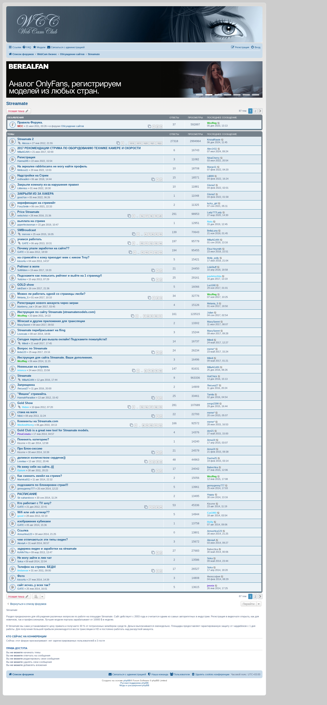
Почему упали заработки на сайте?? (43, 248)
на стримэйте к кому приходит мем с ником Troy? (53, 257)
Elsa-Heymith (214, 249)
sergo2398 (213, 403)
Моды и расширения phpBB (134, 685)
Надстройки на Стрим (32, 175)
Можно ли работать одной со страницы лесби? (51, 293)
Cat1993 (211, 512)
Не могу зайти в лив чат (34, 557)
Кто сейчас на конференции (26, 636)
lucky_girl (212, 203)
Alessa (25, 143)
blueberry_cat (24, 306)
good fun (22, 197)
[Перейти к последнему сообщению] (218, 123)
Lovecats (22, 334)
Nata (209, 221)
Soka (20, 561)
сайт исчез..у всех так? (33, 585)
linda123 (21, 352)
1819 (138, 143)
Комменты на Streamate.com (37, 421)
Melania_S (22, 297)
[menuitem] (26, 47)
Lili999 (210, 176)
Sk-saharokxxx (25, 497)
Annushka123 (24, 534)
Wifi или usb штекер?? (33, 512)
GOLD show (25, 284)
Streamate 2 (25, 139)
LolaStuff (211, 267)
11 (146, 243)
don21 (210, 431)
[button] (260, 111)
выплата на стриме (31, 221)
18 (151, 216)
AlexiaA (21, 543)
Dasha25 (212, 458)
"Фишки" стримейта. (32, 394)
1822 (159, 143)
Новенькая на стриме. (33, 366)
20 (160, 216)
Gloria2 (211, 185)
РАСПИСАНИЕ (27, 494)
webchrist (22, 215)
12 (151, 243)
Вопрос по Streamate (32, 348)
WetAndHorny (25, 425)
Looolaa (21, 461)
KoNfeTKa (22, 552)
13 (156, 243)
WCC (20, 126)
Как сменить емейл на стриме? (39, 475)
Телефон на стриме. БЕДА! (36, 566)
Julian (210, 312)
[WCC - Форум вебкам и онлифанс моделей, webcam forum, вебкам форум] (134, 24)
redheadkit (23, 179)
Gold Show (25, 403)
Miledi (25, 343)
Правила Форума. (30, 122)
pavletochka (214, 276)
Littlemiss (22, 188)
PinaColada (24, 434)
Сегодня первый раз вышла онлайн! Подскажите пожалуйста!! (62, 339)
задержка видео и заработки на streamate (47, 548)
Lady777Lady (214, 212)
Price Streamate (28, 212)
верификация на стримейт (36, 202)
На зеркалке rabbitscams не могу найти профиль (52, 166)
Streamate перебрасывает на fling (41, 330)
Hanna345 (22, 161)
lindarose (22, 570)
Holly (210, 522)
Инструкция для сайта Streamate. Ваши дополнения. (55, 357)
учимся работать (29, 239)
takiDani (21, 288)
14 (160, 243)
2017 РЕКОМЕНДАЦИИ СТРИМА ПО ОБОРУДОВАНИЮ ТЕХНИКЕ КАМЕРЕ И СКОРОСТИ (79, 148)
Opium (21, 470)
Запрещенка (26, 384)
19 (156, 216)
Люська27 (22, 388)
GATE (25, 243)
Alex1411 (212, 148)
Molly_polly (213, 258)
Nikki (20, 415)
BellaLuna (212, 230)
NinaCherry (213, 157)
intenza (21, 370)
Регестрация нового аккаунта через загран (47, 303)
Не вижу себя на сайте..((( (35, 466)
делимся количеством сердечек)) (41, 457)
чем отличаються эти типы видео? (42, 539)
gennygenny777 (26, 488)
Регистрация (26, 157)
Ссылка (22, 530)
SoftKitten (22, 270)
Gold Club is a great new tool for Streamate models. (53, 430)
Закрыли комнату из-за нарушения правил (48, 184)
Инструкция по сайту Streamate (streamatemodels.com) (56, 312)
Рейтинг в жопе (28, 266)
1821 (152, 143)
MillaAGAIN (23, 152)
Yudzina (21, 279)
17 (146, 216)
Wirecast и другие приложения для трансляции (51, 321)
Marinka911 (23, 479)
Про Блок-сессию (29, 448)
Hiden (25, 407)
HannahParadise (26, 397)
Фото (21, 576)
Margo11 (211, 167)
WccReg (212, 123)
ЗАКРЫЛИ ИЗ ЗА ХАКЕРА (35, 193)
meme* (211, 349)
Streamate (17, 103)
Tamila (210, 394)
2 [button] (255, 111)
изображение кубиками (34, 521)
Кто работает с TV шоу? (34, 503)
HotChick (212, 376)
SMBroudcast (26, 230)
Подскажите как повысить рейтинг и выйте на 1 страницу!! (59, 275)
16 (142, 216)
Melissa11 (22, 170)
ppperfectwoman (26, 224)
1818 (131, 143)
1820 (145, 143)
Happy (210, 494)
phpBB (127, 680)
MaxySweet (23, 324)
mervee (26, 234)
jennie (210, 585)
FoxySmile (23, 206)
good (20, 516)
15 (142, 407)
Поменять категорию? (33, 439)
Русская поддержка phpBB (134, 683)
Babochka (212, 467)
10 (160, 234)
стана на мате (27, 412)
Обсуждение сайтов (72, 126)
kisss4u (21, 261)
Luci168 (211, 285)
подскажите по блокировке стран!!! (42, 485)
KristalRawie (213, 139)
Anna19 (211, 440)
